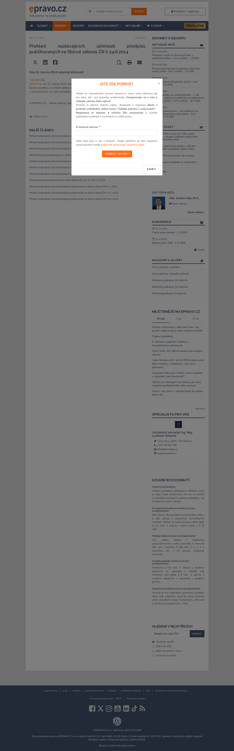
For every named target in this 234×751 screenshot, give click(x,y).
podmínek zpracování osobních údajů (122, 144)
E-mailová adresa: (88, 126)
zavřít (151, 169)
